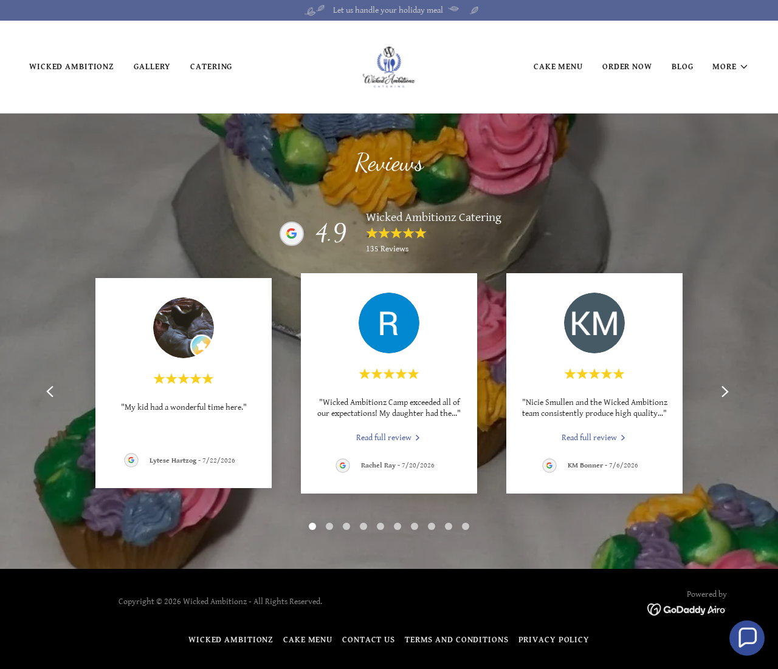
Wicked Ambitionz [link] (71, 67)
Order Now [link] (627, 67)
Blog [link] (683, 67)
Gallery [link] (152, 67)
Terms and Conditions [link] (457, 640)
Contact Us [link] (368, 640)
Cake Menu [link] (558, 67)
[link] (389, 66)
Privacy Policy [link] (554, 640)
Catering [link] (211, 67)
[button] (730, 66)
